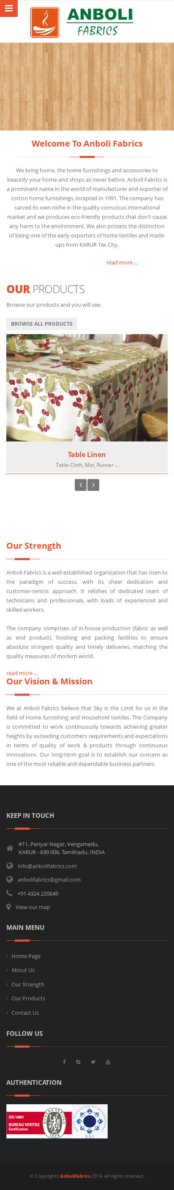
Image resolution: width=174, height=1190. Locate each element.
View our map (33, 907)
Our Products (28, 998)
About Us (23, 970)
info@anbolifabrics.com (47, 866)
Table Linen (87, 454)
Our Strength (27, 984)
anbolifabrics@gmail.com (49, 879)
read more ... (72, 262)
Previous (81, 485)
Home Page (26, 956)
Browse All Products (42, 323)
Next (93, 485)
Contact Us (25, 1012)
